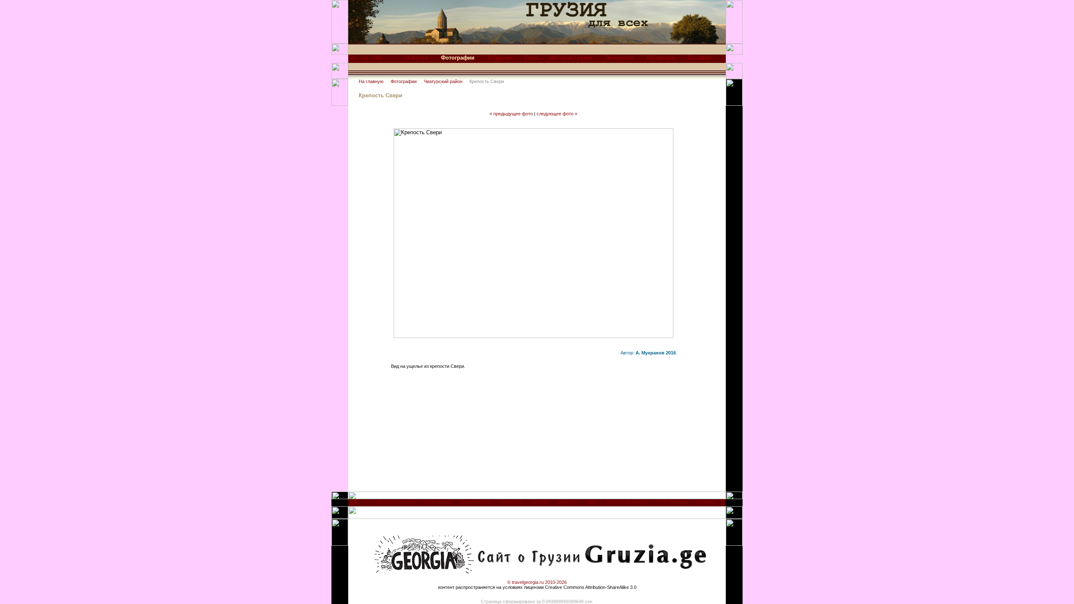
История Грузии (571, 58)
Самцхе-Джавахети (627, 501)
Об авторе (661, 58)
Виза (530, 58)
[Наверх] (354, 504)
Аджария (705, 501)
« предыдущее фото (511, 113)
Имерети (567, 501)
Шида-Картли (438, 501)
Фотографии (404, 81)
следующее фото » (557, 113)
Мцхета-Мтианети (396, 501)
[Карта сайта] (364, 60)
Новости (416, 58)
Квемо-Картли (475, 501)
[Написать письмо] (377, 60)
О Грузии (499, 58)
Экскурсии (619, 58)
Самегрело (511, 501)
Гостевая (700, 58)
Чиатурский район (443, 81)
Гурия (591, 501)
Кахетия (540, 501)
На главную (371, 81)
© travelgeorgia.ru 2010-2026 (537, 582)
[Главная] (351, 60)
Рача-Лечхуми (672, 501)
